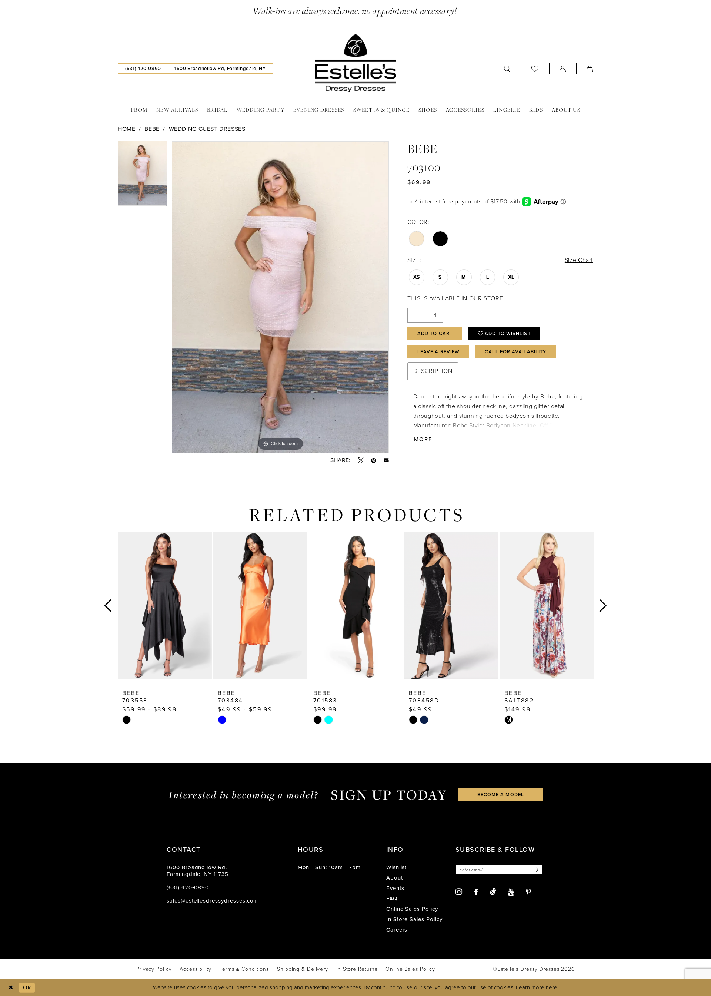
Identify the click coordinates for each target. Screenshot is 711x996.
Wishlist (396, 867)
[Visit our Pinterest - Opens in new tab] (528, 892)
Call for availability (515, 351)
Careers (397, 930)
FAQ (391, 898)
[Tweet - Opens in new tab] (361, 460)
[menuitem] (143, 68)
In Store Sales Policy (414, 919)
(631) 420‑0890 (188, 887)
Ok (27, 987)
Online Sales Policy (412, 909)
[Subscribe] (536, 870)
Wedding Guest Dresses (207, 129)
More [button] (423, 439)
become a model (500, 794)
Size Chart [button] (579, 260)
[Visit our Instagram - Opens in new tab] (458, 892)
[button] (563, 68)
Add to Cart (435, 333)
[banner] (355, 63)
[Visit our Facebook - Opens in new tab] (476, 892)
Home (126, 129)
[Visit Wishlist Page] (535, 68)
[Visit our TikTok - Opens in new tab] (493, 891)
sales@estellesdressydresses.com (212, 901)
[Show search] (507, 68)
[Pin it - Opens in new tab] (373, 460)
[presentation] (165, 605)
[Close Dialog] (10, 987)
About (394, 878)
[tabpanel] (142, 176)
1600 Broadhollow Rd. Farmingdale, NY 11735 (197, 870)
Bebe (151, 129)
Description (433, 371)
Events (395, 888)
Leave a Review (438, 351)
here (551, 987)
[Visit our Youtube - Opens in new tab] (511, 892)
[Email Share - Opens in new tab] (386, 460)
